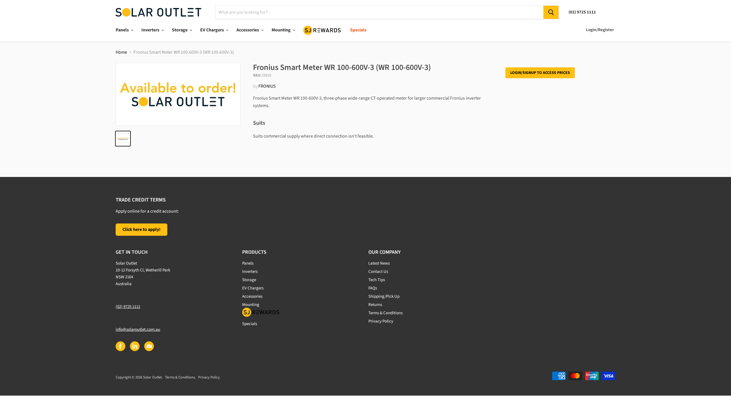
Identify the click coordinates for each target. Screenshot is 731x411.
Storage (180, 30)
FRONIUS (267, 86)
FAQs (372, 288)
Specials (358, 30)
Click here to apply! (141, 229)
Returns (375, 305)
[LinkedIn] (134, 346)
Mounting (282, 30)
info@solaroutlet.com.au (138, 330)
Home (121, 52)
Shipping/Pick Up (383, 296)
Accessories (248, 30)
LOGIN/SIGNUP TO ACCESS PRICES (540, 73)
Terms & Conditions (385, 313)
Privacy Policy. (209, 377)
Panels (123, 30)
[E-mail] (148, 346)
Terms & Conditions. (180, 377)
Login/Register (600, 30)
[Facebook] (120, 346)
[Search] (551, 12)
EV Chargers (212, 30)
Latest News (379, 263)
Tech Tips (376, 280)
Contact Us (378, 272)
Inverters (150, 30)
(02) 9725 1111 (128, 307)
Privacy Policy (380, 321)
